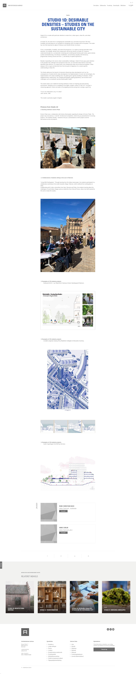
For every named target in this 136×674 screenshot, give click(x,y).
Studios (68, 15)
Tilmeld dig (104, 649)
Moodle (73, 646)
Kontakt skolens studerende (55, 652)
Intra (73, 644)
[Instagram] (111, 629)
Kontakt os (50, 644)
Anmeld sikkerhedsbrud (77, 656)
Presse (50, 648)
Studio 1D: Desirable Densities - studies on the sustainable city (82, 609)
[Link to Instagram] (132, 2)
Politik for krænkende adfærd (55, 658)
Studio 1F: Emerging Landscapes (114, 610)
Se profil (63, 511)
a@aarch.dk (24, 650)
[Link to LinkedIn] (130, 2)
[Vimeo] (113, 629)
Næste (128, 597)
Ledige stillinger (52, 646)
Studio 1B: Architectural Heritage (16, 609)
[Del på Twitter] (61, 556)
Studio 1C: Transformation (49, 610)
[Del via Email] (88, 556)
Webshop (74, 648)
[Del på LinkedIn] (75, 556)
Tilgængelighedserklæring (54, 660)
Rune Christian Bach (66, 506)
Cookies (50, 650)
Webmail (74, 652)
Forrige (8, 597)
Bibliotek (74, 650)
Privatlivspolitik (52, 654)
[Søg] (129, 5)
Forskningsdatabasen (77, 654)
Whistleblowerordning (53, 656)
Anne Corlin (63, 528)
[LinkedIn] (108, 629)
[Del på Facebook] (47, 556)
